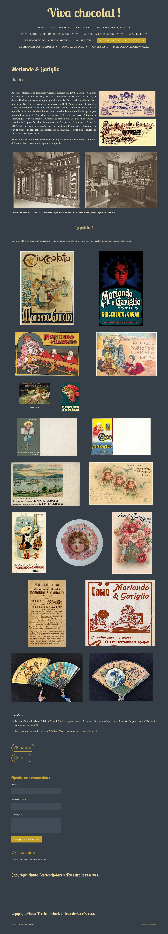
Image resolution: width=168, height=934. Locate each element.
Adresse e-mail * (19, 799)
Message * (16, 814)
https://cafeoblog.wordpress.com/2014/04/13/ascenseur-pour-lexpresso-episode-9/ (56, 731)
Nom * (14, 784)
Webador (154, 924)
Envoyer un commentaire (26, 839)
